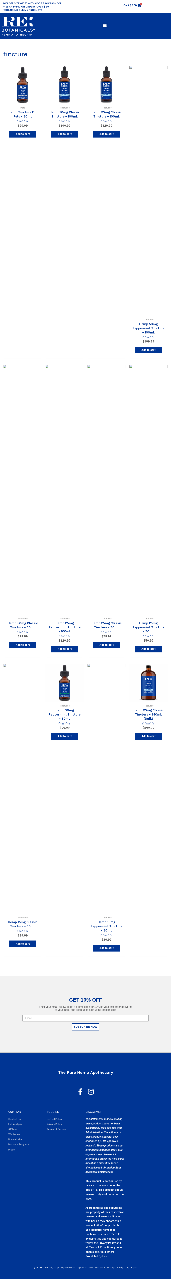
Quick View (22, 100)
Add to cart (23, 134)
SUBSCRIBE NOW (85, 1026)
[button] (105, 25)
